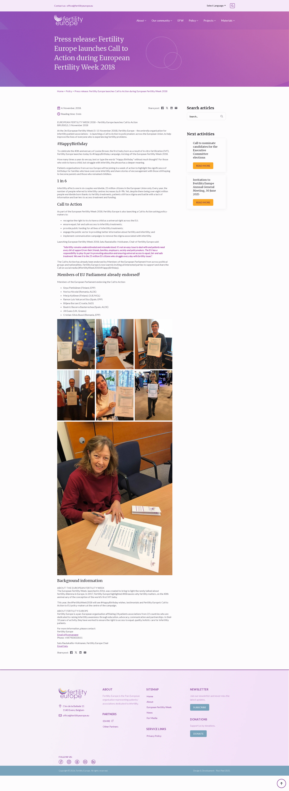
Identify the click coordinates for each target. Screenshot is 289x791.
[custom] (61, 762)
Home (60, 91)
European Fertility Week (159, 707)
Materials (226, 20)
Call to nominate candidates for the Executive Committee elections (205, 150)
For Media (152, 718)
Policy (192, 20)
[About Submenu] (145, 20)
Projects (208, 20)
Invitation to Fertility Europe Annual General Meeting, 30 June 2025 (204, 187)
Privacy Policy (154, 735)
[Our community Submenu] (171, 20)
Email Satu (62, 646)
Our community (161, 20)
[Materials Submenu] (233, 20)
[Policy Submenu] (197, 20)
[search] (222, 116)
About (140, 20)
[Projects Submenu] (214, 20)
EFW (180, 20)
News (150, 712)
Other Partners (110, 726)
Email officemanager (68, 634)
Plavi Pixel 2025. (223, 770)
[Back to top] (281, 783)
